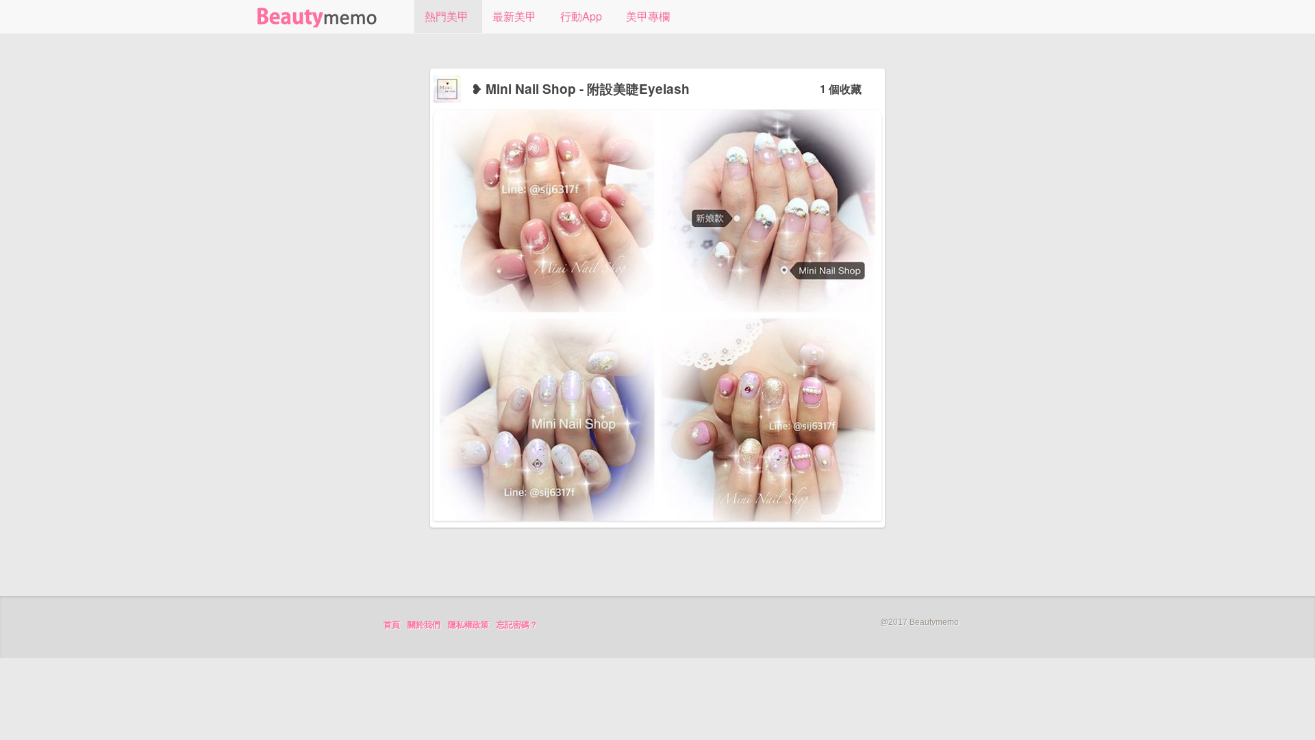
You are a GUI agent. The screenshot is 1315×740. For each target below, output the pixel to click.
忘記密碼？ (517, 625)
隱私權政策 (468, 625)
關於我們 (424, 625)
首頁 (392, 625)
